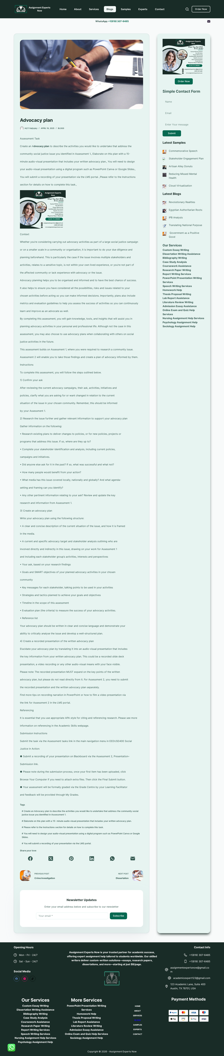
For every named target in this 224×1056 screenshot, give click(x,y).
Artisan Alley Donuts (180, 166)
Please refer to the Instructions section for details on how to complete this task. (63, 827)
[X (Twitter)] (51, 858)
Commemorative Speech (183, 150)
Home (63, 9)
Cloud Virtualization (180, 185)
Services (94, 9)
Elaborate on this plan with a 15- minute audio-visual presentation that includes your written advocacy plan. (77, 821)
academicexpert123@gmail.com (191, 978)
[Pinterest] (71, 858)
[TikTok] (33, 979)
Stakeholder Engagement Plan (186, 158)
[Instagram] (25, 979)
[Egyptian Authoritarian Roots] (164, 210)
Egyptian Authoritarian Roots (185, 209)
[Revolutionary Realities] (164, 203)
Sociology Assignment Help (179, 326)
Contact (159, 9)
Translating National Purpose (185, 225)
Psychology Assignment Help (180, 322)
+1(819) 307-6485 (118, 21)
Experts (142, 9)
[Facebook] (30, 858)
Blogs (110, 9)
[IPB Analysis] (164, 218)
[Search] (187, 9)
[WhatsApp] (112, 858)
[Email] (208, 21)
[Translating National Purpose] (164, 226)
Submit (172, 133)
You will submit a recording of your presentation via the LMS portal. (56, 843)
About (77, 9)
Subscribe (118, 915)
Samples (126, 9)
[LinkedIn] (92, 858)
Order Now (201, 9)
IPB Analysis (176, 217)
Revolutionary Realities (182, 202)
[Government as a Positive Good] (164, 234)
